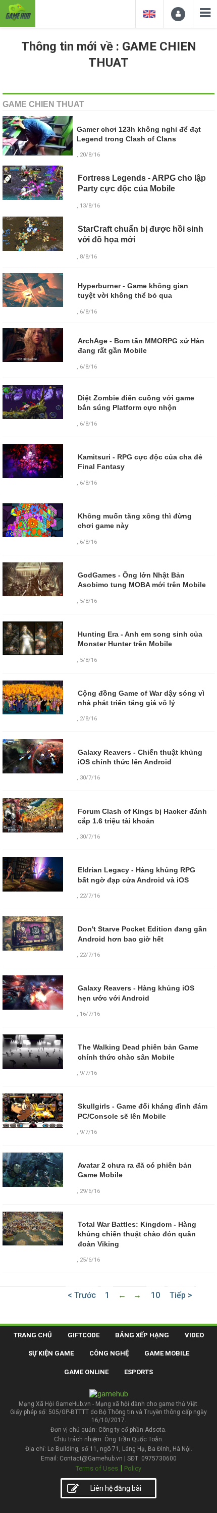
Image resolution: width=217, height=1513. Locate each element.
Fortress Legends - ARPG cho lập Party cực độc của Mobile (142, 183)
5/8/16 (88, 601)
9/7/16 (88, 1073)
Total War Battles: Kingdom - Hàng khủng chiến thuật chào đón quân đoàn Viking (137, 1234)
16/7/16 (90, 1014)
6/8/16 (88, 424)
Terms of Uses (97, 1468)
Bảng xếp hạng (142, 1335)
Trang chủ (33, 1335)
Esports (138, 1372)
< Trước (82, 1295)
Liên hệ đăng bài (115, 1488)
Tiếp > (181, 1295)
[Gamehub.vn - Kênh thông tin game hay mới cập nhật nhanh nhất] (17, 12)
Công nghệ (109, 1353)
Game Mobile (166, 1353)
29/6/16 (90, 1191)
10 (155, 1295)
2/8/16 (88, 718)
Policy (132, 1468)
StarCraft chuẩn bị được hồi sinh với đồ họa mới (140, 234)
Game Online (86, 1372)
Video (194, 1335)
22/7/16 (90, 896)
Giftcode (83, 1335)
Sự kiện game (51, 1353)
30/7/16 (90, 777)
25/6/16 (90, 1260)
